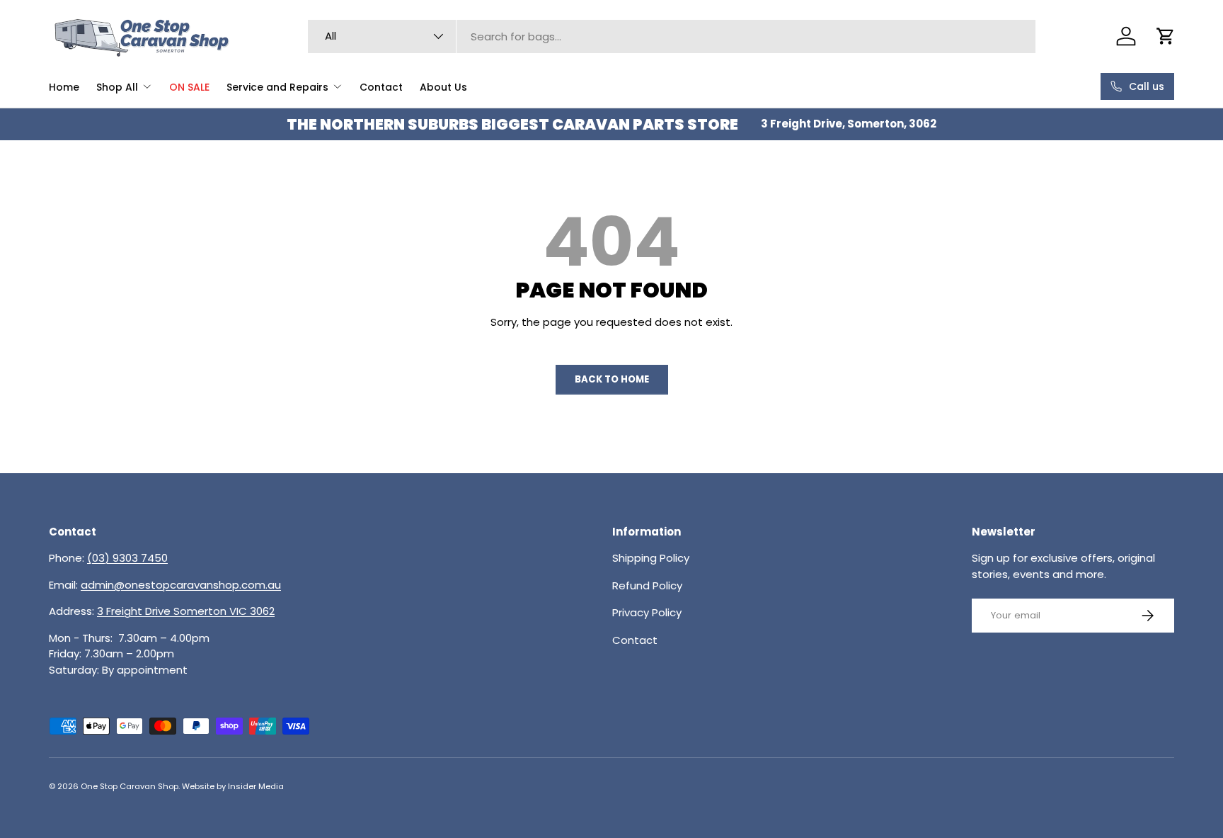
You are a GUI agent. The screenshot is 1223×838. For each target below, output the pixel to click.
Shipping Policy (650, 557)
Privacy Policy (647, 612)
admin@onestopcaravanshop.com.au (181, 584)
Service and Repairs (277, 87)
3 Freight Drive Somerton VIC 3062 (186, 611)
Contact (381, 87)
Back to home (612, 379)
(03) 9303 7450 (127, 557)
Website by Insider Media (233, 786)
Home (64, 87)
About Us (443, 87)
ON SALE (189, 87)
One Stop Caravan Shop (129, 786)
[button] (1165, 36)
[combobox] (671, 36)
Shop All (117, 87)
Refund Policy (647, 585)
